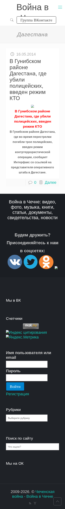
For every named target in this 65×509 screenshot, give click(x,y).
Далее (50, 182)
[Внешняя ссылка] (15, 267)
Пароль (13, 371)
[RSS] (30, 503)
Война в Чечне (32, 7)
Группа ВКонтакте (36, 20)
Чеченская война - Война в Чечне (33, 494)
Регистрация (17, 394)
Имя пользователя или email (28, 355)
